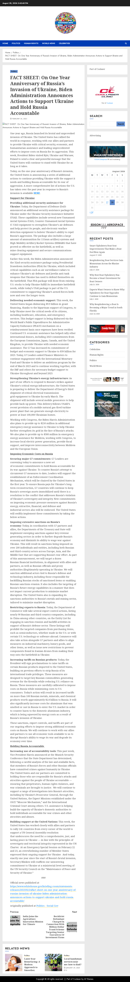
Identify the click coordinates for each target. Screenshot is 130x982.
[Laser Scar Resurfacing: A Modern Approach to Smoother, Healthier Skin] (13, 962)
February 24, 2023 (19, 119)
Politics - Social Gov (47, 905)
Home (5, 43)
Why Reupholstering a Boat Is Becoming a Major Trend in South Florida (106, 307)
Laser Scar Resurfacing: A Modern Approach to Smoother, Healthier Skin (32, 965)
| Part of (69, 979)
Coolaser (110, 103)
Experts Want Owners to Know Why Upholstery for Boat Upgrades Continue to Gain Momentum (107, 292)
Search (96, 116)
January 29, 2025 (73, 968)
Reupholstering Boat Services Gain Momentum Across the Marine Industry (106, 263)
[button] (125, 43)
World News (48, 43)
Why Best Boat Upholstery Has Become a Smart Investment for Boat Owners (105, 278)
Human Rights (31, 43)
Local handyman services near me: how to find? (73, 961)
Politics (16, 43)
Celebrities (64, 43)
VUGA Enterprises (101, 159)
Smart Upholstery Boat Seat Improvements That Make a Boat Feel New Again (105, 249)
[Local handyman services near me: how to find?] (53, 962)
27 (107, 202)
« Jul (91, 212)
